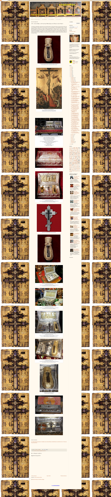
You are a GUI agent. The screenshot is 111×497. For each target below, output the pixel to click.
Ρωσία (77, 166)
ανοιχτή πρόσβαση (76, 149)
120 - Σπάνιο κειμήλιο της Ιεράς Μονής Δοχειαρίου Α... (75, 126)
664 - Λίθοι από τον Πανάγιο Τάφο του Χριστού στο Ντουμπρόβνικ (76, 201)
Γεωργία (79, 154)
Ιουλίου (72, 135)
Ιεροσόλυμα (75, 158)
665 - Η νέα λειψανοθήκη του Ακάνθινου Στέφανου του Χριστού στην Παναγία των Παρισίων (74, 193)
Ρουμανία (74, 166)
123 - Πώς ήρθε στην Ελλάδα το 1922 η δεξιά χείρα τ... (75, 121)
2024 (71, 68)
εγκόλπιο (72, 156)
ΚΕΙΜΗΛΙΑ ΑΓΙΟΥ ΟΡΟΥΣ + (48, 17)
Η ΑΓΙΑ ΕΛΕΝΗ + (58, 19)
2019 (71, 69)
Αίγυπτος (70, 148)
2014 (71, 75)
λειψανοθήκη (41, 450)
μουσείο (70, 164)
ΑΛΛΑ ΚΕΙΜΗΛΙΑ (51, 19)
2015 (71, 74)
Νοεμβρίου (72, 78)
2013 (71, 76)
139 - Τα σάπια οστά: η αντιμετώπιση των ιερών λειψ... (74, 89)
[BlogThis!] (44, 449)
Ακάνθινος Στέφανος (75, 148)
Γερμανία (75, 154)
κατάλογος (70, 160)
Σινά (72, 167)
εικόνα (75, 156)
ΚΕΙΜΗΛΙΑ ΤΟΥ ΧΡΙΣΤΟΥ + (59, 17)
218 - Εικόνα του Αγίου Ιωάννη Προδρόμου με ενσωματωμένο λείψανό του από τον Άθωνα (74, 218)
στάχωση (78, 167)
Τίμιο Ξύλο (44, 450)
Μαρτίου (72, 140)
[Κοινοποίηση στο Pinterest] (47, 449)
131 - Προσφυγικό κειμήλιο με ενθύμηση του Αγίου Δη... (75, 105)
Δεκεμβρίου (72, 77)
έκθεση (79, 156)
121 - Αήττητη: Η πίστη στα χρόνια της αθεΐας (74, 125)
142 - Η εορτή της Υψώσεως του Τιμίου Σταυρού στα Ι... (75, 82)
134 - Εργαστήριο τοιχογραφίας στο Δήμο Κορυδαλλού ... (75, 98)
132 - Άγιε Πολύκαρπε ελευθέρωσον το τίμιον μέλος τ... (75, 103)
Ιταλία (77, 159)
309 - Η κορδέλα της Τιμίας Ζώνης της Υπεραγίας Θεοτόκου (76, 250)
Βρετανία (71, 153)
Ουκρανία (70, 165)
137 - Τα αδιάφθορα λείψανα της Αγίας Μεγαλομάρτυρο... (75, 93)
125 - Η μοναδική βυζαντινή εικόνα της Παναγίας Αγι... (74, 117)
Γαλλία (70, 154)
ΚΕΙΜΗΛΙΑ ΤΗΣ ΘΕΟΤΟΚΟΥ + (35, 19)
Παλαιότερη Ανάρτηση (64, 475)
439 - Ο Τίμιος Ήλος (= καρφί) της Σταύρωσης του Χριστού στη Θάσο (76, 177)
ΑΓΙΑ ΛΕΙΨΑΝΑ (44, 19)
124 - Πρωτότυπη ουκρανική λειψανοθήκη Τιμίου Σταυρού (75, 119)
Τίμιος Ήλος (73, 169)
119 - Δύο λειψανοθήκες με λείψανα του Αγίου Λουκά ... (75, 128)
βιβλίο (75, 152)
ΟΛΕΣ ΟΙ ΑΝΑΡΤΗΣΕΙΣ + (39, 17)
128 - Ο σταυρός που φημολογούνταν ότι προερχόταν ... (74, 111)
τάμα (74, 168)
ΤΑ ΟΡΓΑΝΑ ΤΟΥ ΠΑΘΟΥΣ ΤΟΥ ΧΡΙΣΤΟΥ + (72, 17)
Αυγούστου (72, 134)
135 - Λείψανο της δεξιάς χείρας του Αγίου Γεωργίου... (75, 96)
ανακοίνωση (70, 149)
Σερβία (70, 167)
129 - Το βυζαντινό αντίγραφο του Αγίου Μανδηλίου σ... (75, 109)
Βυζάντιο (76, 153)
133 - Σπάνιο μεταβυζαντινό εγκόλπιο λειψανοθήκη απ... (75, 100)
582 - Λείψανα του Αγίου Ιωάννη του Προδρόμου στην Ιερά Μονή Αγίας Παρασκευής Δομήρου (77, 241)
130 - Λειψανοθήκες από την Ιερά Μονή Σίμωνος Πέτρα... (75, 107)
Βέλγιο (71, 152)
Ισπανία (71, 159)
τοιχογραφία (77, 169)
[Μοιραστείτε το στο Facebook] (46, 449)
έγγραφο (79, 155)
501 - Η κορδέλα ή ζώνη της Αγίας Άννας (77, 185)
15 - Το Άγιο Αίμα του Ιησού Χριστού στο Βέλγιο (76, 234)
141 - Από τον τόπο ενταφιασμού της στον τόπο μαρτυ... (75, 85)
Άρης (74, 60)
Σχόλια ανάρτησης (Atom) (38, 477)
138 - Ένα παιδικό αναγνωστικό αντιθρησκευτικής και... (75, 91)
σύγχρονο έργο (71, 168)
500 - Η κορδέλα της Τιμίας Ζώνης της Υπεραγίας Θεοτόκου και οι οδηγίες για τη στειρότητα (76, 210)
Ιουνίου (72, 136)
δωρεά (75, 155)
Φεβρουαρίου (73, 141)
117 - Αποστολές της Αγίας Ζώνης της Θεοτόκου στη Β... (75, 132)
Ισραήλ (74, 159)
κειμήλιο (75, 160)
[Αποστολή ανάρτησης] (42, 449)
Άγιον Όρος (35, 450)
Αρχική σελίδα (48, 475)
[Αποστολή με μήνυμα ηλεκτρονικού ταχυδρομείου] (44, 449)
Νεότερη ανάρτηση (34, 475)
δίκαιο (73, 155)
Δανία (70, 155)
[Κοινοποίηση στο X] (45, 449)
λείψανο (38, 450)
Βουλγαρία (78, 152)
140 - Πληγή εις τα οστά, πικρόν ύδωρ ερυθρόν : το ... (75, 87)
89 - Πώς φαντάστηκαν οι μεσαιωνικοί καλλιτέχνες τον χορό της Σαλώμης (76, 226)
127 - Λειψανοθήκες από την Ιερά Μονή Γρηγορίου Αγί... (75, 113)
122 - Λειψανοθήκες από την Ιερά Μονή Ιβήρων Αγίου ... (75, 123)
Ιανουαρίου (72, 142)
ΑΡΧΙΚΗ (32, 17)
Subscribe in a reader (72, 31)
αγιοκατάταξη (70, 147)
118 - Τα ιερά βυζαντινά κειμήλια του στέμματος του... (75, 130)
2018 (71, 70)
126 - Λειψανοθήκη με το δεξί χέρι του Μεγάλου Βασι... (75, 115)
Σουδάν (75, 167)
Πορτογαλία (70, 166)
